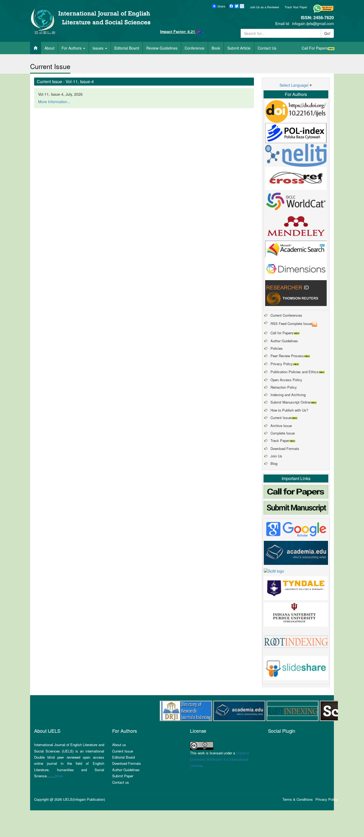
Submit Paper (122, 775)
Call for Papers (281, 332)
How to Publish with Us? (289, 410)
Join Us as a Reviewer (264, 7)
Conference (194, 48)
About (49, 48)
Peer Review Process (287, 355)
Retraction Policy (283, 387)
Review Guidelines (161, 48)
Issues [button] (98, 48)
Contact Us (267, 48)
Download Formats (284, 448)
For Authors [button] (72, 48)
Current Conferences (286, 315)
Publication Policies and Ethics (294, 371)
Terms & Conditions (297, 799)
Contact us (120, 782)
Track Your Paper (296, 7)
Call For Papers (315, 48)
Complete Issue (282, 433)
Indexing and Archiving (288, 394)
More (59, 775)
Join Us (276, 455)
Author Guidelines (284, 340)
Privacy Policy (281, 363)
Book (216, 48)
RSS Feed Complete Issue (291, 323)
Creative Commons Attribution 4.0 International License (219, 759)
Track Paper (279, 440)
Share (221, 6)
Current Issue (280, 417)
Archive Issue (281, 425)
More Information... (54, 101)
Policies (276, 348)
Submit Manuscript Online (290, 402)
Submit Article (238, 48)
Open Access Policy (286, 379)
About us (119, 744)
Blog (273, 463)
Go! (327, 33)
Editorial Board (126, 48)
